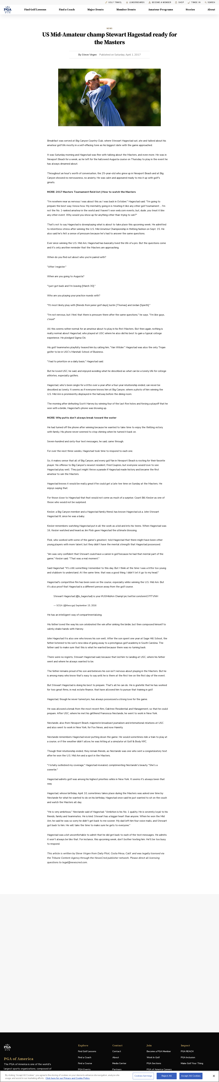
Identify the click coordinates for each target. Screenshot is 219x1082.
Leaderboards (137, 2)
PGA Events (84, 1069)
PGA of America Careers (159, 1069)
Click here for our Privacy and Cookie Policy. (68, 1078)
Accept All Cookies (191, 1075)
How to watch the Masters (119, 192)
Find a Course (85, 1063)
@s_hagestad (84, 596)
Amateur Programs (160, 9)
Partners (117, 1069)
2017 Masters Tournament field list (78, 192)
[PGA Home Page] (8, 9)
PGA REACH (187, 1051)
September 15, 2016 (86, 605)
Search (211, 2)
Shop (179, 2)
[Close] (213, 1075)
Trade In (194, 2)
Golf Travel (115, 2)
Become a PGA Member (159, 1051)
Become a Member (161, 2)
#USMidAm (107, 596)
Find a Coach (67, 9)
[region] (109, 1076)
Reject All (167, 1075)
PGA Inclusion (188, 1057)
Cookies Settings (143, 1075)
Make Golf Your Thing (192, 1063)
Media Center (119, 1063)
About (211, 9)
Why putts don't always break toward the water (86, 418)
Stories (190, 9)
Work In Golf (153, 1057)
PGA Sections (154, 1063)
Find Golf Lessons (35, 9)
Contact (116, 1051)
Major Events (95, 9)
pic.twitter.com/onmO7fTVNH (141, 596)
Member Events (126, 9)
